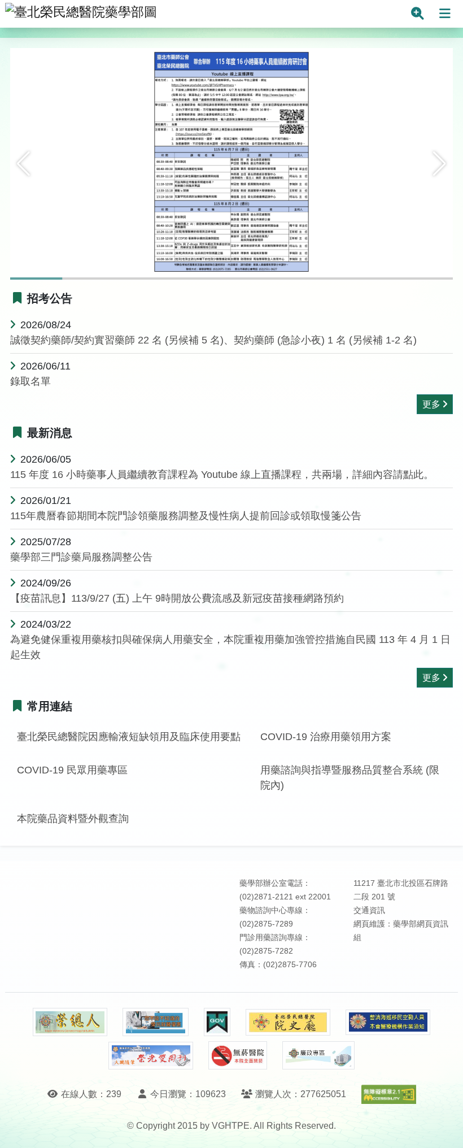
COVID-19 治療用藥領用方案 (325, 736)
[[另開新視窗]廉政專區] (318, 1055)
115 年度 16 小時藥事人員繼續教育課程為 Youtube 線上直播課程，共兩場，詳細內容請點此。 (222, 474)
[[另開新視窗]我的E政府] (217, 1022)
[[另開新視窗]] (231, 163)
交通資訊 (369, 910)
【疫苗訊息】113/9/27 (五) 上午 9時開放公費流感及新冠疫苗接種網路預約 (177, 598)
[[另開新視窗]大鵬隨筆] (150, 1055)
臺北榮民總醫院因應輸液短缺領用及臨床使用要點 (129, 736)
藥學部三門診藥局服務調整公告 (81, 557)
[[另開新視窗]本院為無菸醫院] (237, 1055)
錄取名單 (30, 381)
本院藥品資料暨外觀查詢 (73, 818)
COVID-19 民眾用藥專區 (72, 770)
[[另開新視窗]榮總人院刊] (70, 1022)
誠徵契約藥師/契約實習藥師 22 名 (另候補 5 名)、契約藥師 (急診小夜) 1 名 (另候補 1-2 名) (213, 340)
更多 (431, 404)
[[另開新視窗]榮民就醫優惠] (155, 1022)
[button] (23, 163)
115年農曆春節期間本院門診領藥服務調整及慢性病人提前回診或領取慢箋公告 (185, 515)
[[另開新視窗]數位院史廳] (288, 1022)
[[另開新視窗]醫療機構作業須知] (388, 1022)
